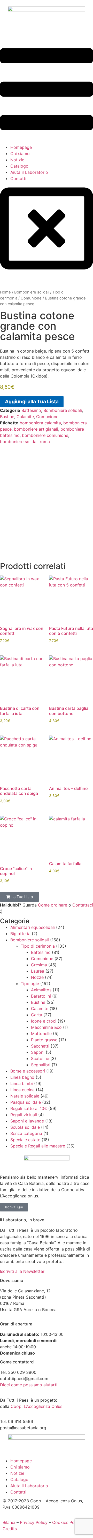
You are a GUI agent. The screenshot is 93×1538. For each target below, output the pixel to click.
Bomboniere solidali (31, 292)
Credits (10, 1528)
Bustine (7, 416)
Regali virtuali (23, 1114)
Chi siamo (20, 153)
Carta (36, 1014)
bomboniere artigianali (36, 429)
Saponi (37, 1052)
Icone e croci (43, 1021)
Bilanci (9, 1522)
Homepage (21, 147)
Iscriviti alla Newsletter (22, 1271)
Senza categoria (26, 1133)
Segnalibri (40, 1064)
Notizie (17, 159)
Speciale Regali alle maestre (37, 1145)
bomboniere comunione (45, 435)
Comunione (31, 298)
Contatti (18, 178)
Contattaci (82, 905)
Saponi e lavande (27, 1121)
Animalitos (41, 989)
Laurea (37, 971)
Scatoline (40, 1058)
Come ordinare (52, 905)
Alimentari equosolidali (32, 927)
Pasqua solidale (25, 1102)
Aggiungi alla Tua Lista (32, 401)
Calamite (25, 416)
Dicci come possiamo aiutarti (28, 1384)
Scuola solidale (25, 1127)
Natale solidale (24, 1096)
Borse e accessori (27, 1071)
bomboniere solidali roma (25, 441)
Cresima (39, 964)
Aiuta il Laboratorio (29, 172)
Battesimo (31, 410)
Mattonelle (41, 1033)
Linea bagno (22, 1077)
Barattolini (41, 996)
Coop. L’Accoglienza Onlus (36, 1406)
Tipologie (30, 983)
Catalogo (19, 166)
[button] (46, 90)
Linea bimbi (21, 1083)
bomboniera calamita (40, 422)
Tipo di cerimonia (38, 946)
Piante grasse (44, 1039)
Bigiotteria (20, 933)
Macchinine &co (46, 1027)
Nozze (37, 977)
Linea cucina (22, 1089)
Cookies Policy (66, 1522)
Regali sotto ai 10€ (28, 1108)
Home (5, 292)
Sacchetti (40, 1046)
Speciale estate (25, 1139)
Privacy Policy (34, 1522)
